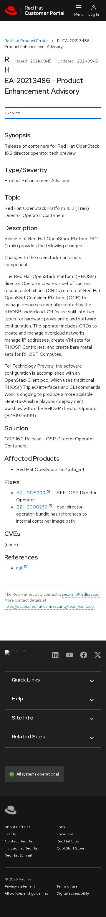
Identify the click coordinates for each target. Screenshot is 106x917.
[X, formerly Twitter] (97, 657)
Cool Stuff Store (70, 848)
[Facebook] (83, 657)
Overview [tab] (12, 113)
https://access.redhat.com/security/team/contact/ (49, 606)
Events (10, 834)
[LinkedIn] (55, 657)
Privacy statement (20, 886)
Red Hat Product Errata (26, 40)
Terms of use (67, 886)
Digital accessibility (73, 893)
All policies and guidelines (26, 893)
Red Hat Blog (68, 841)
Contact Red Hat (19, 841)
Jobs (61, 827)
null (19, 568)
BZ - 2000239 (31, 507)
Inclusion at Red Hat (22, 848)
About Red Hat (17, 827)
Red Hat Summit (18, 855)
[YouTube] (69, 657)
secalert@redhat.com (81, 594)
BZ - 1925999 (30, 493)
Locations (65, 834)
